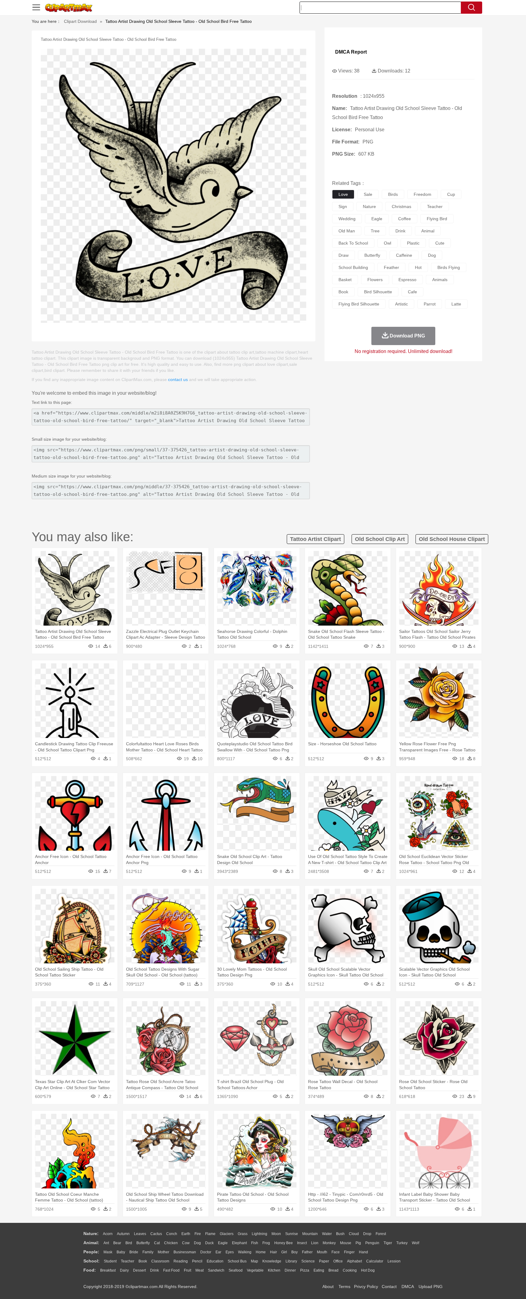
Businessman (185, 1252)
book (343, 291)
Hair (273, 1252)
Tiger (388, 1243)
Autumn (123, 1234)
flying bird (437, 218)
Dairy (124, 1270)
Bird (128, 1243)
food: (89, 1270)
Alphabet (354, 1261)
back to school (353, 243)
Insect (302, 1243)
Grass (242, 1234)
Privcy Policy (366, 1286)
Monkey (329, 1243)
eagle (376, 218)
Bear (117, 1243)
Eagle (223, 1243)
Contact (389, 1286)
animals (439, 279)
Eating (319, 1270)
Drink (154, 1270)
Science (308, 1261)
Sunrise (291, 1234)
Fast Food (171, 1270)
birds (393, 194)
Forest (381, 1234)
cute (439, 243)
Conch (171, 1234)
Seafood (236, 1270)
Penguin (372, 1243)
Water (327, 1234)
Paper (324, 1261)
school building (353, 267)
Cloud (354, 1234)
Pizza (304, 1270)
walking (244, 1252)
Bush (340, 1234)
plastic (413, 243)
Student (110, 1261)
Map (254, 1261)
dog (432, 255)
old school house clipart (452, 539)
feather (391, 267)
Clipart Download (80, 21)
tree (375, 230)
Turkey (402, 1243)
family (147, 1252)
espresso (407, 279)
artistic (401, 304)
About (328, 1286)
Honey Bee (283, 1243)
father (307, 1252)
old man (346, 230)
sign (342, 206)
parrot (430, 304)
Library (291, 1261)
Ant (106, 1243)
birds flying (448, 267)
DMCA (408, 1286)
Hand (363, 1252)
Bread (333, 1270)
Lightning (259, 1234)
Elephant (239, 1243)
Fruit (187, 1270)
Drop (367, 1234)
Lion (314, 1243)
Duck (209, 1243)
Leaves (140, 1234)
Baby (121, 1252)
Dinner (290, 1270)
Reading (181, 1261)
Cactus (156, 1234)
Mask (107, 1252)
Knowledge (271, 1261)
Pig (358, 1243)
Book (143, 1261)
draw (343, 255)
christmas (401, 206)
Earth (185, 1234)
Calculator (374, 1261)
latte (456, 304)
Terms (344, 1286)
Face (335, 1252)
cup (451, 194)
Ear (218, 1252)
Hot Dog (368, 1270)
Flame (210, 1234)
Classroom (160, 1261)
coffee (404, 218)
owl (387, 243)
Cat (157, 1243)
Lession (394, 1261)
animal (427, 230)
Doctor (205, 1252)
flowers (375, 279)
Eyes (230, 1252)
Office (338, 1261)
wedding (347, 218)
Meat (199, 1270)
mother (163, 1252)
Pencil (197, 1261)
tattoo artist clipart (315, 539)
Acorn (108, 1234)
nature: (91, 1233)
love (343, 194)
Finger (349, 1252)
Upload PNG (431, 1286)
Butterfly (143, 1243)
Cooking (350, 1270)
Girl (284, 1252)
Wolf (415, 1243)
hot (418, 267)
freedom (422, 194)
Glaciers (226, 1234)
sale (368, 194)
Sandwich (216, 1270)
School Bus (237, 1261)
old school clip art (380, 539)
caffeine (404, 255)
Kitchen (274, 1270)
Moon (276, 1234)
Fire (198, 1234)
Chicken (171, 1243)
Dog (197, 1243)
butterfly (372, 255)
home (261, 1252)
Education (215, 1261)
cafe (412, 291)
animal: (91, 1242)
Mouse (345, 1243)
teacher (435, 206)
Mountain (310, 1234)
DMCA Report (351, 52)
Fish (254, 1243)
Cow (186, 1243)
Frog (266, 1243)
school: (91, 1260)
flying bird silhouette (358, 304)
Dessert (139, 1270)
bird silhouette (378, 291)
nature (369, 206)
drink (400, 230)
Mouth (322, 1252)
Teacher (127, 1261)
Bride (133, 1252)
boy (294, 1252)
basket (345, 279)
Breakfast (108, 1270)
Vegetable (255, 1270)
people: (91, 1251)
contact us (178, 379)
